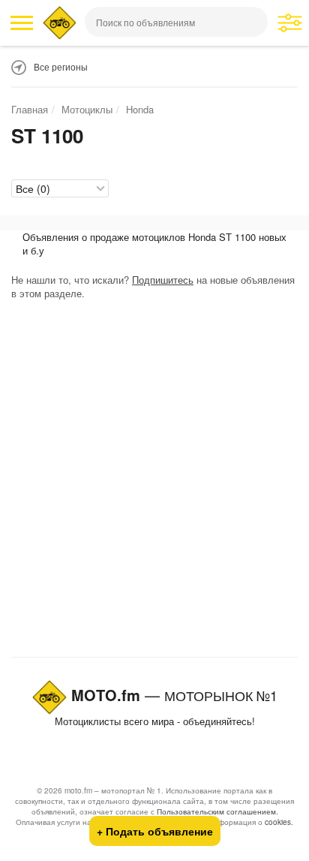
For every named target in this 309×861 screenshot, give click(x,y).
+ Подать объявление (155, 830)
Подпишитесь (163, 279)
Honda (140, 109)
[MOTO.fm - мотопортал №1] (59, 23)
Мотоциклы (87, 109)
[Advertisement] (154, 482)
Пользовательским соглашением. (217, 811)
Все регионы (61, 66)
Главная (29, 109)
